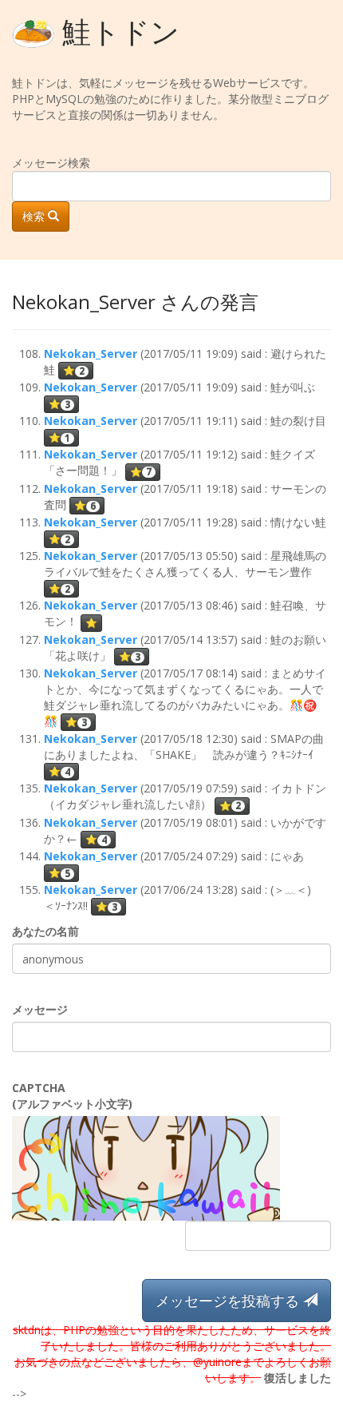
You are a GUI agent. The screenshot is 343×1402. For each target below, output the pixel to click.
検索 (35, 216)
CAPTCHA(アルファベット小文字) (72, 1095)
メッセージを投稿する (229, 1300)
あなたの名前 (45, 931)
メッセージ (40, 1009)
